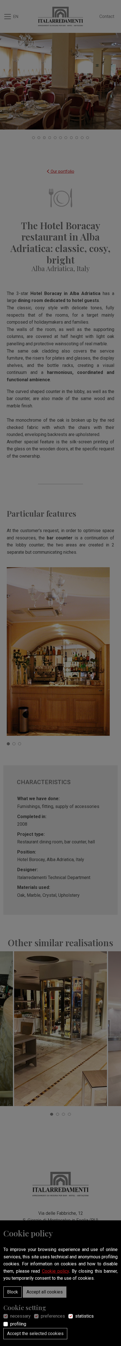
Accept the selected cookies (35, 1333)
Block (12, 1292)
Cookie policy (55, 1271)
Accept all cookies (44, 1292)
